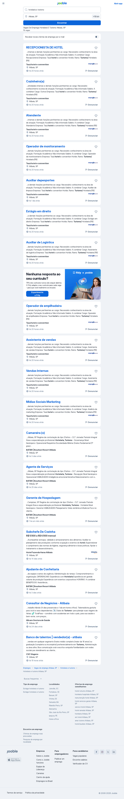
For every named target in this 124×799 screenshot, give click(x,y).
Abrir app (118, 3)
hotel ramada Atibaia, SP (84, 710)
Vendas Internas (37, 371)
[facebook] (96, 752)
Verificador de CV (80, 763)
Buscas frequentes (31, 679)
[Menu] (3, 3)
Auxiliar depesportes (40, 180)
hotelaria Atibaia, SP (82, 714)
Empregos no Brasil (44, 781)
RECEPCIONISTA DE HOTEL (44, 47)
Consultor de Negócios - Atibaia (48, 603)
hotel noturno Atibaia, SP (84, 691)
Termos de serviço (14, 792)
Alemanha (53, 709)
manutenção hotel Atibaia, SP (86, 698)
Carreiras (40, 773)
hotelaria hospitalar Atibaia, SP (86, 694)
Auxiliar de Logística (40, 242)
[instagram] (102, 752)
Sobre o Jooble (42, 756)
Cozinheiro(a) (35, 81)
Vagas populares (80, 756)
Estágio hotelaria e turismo (33, 689)
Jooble (114, 793)
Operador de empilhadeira (44, 306)
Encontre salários (80, 760)
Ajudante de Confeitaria (42, 569)
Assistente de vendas (41, 340)
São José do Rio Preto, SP (59, 712)
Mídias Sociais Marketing (43, 402)
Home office (54, 719)
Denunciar (93, 71)
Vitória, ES (53, 699)
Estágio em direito (38, 211)
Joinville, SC (53, 689)
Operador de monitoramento (45, 146)
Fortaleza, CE (54, 692)
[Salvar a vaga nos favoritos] (96, 47)
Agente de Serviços (39, 467)
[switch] (97, 37)
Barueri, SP (53, 695)
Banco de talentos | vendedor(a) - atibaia (54, 637)
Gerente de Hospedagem (43, 498)
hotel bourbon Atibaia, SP (84, 724)
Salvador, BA (54, 702)
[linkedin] (113, 752)
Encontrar (62, 23)
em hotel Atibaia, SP (82, 717)
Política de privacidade (34, 792)
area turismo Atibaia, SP (84, 720)
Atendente (33, 115)
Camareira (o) (35, 433)
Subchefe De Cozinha (40, 531)
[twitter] (108, 752)
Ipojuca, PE (53, 716)
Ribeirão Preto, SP (56, 705)
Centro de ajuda (43, 777)
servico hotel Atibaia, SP (84, 707)
